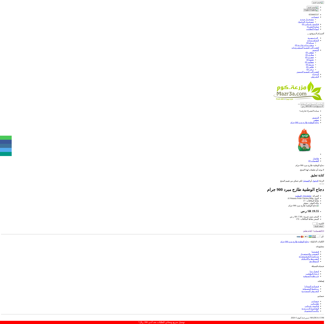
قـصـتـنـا (315, 252)
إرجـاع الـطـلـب (312, 274)
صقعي (316, 120)
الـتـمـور (315, 50)
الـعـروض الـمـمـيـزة (310, 291)
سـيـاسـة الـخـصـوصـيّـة (309, 256)
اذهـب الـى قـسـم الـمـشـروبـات (305, 48)
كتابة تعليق (307, 231)
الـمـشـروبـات (313, 40)
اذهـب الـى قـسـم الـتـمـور (308, 72)
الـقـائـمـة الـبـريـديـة (310, 308)
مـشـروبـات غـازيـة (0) (304, 45)
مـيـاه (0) (310, 43)
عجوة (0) (310, 60)
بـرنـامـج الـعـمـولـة (311, 289)
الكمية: (321, 223)
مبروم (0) (310, 65)
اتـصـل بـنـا (314, 271)
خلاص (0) (310, 67)
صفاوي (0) (309, 62)
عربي (310, 7)
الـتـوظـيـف (314, 261)
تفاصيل (316, 158)
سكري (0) (309, 55)
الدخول (315, 181)
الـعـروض (315, 77)
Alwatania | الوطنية (303, 196)
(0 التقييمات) (318, 231)
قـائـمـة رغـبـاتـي (312, 306)
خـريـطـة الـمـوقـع (311, 276)
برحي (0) (310, 69)
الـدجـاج (315, 74)
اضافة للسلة (318, 226)
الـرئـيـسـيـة (313, 38)
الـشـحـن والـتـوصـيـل (309, 254)
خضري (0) (309, 57)
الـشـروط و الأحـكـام (310, 259)
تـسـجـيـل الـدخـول (306, 22)
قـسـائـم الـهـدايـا (312, 286)
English (307, 10)
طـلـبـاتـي (315, 304)
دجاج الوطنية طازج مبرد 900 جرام (304, 122)
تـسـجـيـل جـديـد (307, 19)
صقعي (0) (310, 52)
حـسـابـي (315, 301)
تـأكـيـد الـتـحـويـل (311, 311)
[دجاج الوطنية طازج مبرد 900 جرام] (304, 154)
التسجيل (306, 181)
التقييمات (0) (313, 161)
